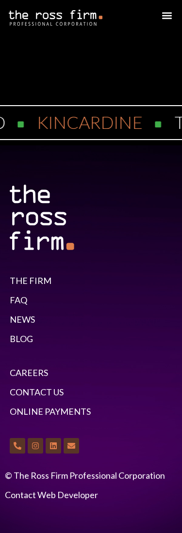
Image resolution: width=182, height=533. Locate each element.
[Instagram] (35, 446)
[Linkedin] (53, 446)
